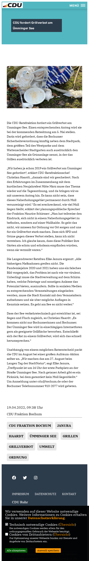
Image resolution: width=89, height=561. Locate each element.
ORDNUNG (18, 457)
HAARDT (16, 436)
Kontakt (69, 494)
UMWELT (46, 446)
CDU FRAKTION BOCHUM (30, 425)
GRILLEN (70, 436)
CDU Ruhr (20, 502)
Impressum (20, 494)
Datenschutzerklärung (46, 518)
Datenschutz (45, 494)
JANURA (64, 425)
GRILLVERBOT (21, 446)
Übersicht (67, 524)
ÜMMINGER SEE (43, 436)
